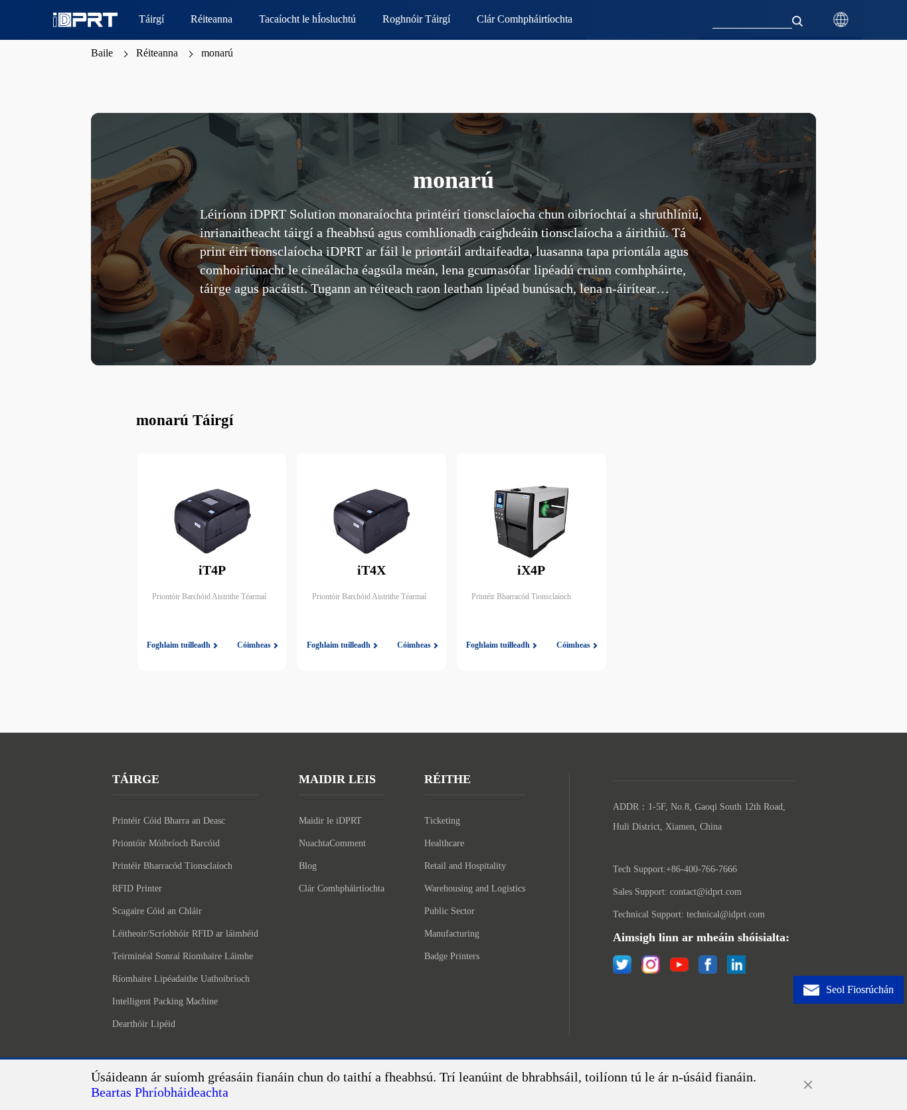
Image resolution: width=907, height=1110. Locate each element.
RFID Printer (137, 888)
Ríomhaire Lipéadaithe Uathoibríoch (181, 979)
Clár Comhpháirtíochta (341, 888)
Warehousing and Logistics (474, 888)
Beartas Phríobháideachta (159, 1092)
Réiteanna (157, 52)
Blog (308, 866)
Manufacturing (451, 934)
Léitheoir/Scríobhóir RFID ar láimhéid (185, 934)
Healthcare (444, 843)
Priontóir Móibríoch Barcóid (166, 843)
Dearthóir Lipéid (143, 1024)
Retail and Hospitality (465, 866)
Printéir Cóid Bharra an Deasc (168, 821)
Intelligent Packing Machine (165, 1001)
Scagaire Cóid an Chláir (157, 911)
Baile (102, 52)
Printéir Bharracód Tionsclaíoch (172, 866)
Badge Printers (451, 956)
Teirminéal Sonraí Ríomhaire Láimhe (182, 956)
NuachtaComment (332, 843)
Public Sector (449, 911)
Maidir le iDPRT (330, 821)
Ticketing (442, 821)
